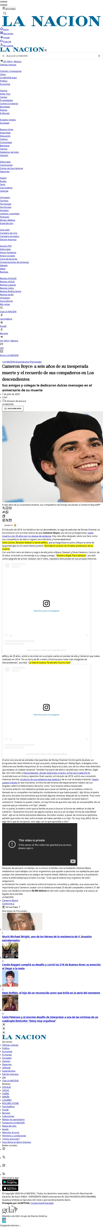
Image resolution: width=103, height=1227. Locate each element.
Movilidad (5, 106)
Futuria (3, 90)
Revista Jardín (7, 294)
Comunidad (6, 142)
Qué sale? (5, 229)
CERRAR (3, 2)
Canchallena (6, 187)
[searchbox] (50, 55)
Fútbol (3, 178)
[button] (51, 202)
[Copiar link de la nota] (3, 516)
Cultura (4, 139)
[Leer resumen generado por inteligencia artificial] (3, 508)
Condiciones (36, 1203)
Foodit (6, 37)
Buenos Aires (6, 129)
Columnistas (6, 165)
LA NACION (8, 361)
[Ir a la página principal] (51, 25)
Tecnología (5, 203)
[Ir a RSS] (3, 1174)
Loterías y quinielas (9, 213)
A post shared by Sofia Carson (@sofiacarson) (46, 650)
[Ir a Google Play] (10, 1183)
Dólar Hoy (5, 93)
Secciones (8, 33)
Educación (5, 135)
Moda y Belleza (7, 220)
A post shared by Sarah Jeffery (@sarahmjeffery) (46, 754)
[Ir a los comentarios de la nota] (10, 508)
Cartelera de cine (8, 233)
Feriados (4, 210)
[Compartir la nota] (3, 512)
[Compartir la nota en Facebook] (3, 520)
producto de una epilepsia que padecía (40, 779)
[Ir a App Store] (10, 1190)
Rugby (3, 181)
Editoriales (5, 161)
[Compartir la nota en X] (7, 520)
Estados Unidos (8, 119)
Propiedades (6, 100)
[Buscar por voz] (99, 56)
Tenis (2, 184)
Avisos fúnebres (8, 252)
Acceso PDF (6, 246)
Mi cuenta (8, 45)
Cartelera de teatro (9, 236)
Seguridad (5, 132)
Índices (3, 110)
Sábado (4, 265)
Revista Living (7, 288)
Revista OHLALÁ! (8, 278)
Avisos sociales (7, 255)
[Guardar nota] (7, 508)
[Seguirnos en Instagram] (3, 1166)
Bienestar (5, 145)
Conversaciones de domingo (14, 262)
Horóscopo (5, 207)
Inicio (6, 29)
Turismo (4, 200)
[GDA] (10, 1212)
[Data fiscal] (4, 1222)
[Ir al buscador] (5, 13)
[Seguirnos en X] (3, 1157)
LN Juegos (5, 197)
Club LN (7, 41)
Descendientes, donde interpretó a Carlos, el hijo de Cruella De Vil (56, 772)
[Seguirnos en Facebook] (3, 1149)
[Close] (3, 1024)
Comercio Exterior (9, 103)
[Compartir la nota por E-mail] (10, 520)
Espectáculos (22, 361)
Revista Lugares (8, 284)
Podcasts (4, 216)
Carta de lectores (8, 259)
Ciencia (3, 148)
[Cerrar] (45, 50)
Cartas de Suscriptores (11, 168)
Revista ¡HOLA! (7, 281)
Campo (3, 97)
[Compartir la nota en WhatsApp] (7, 512)
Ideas (2, 268)
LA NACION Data (8, 77)
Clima (3, 74)
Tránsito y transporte (10, 71)
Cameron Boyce (10, 900)
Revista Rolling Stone (10, 291)
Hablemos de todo (9, 152)
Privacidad (48, 1203)
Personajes (35, 361)
